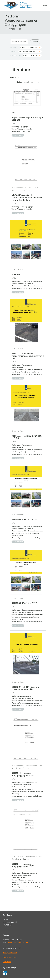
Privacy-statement (10, 953)
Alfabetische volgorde (24, 82)
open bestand (17, 135)
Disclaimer (7, 962)
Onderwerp (15, 47)
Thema (13, 51)
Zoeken (35, 42)
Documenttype (16, 55)
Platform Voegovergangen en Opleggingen (21, 20)
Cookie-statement (10, 957)
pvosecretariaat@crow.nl (18, 942)
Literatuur (12, 29)
